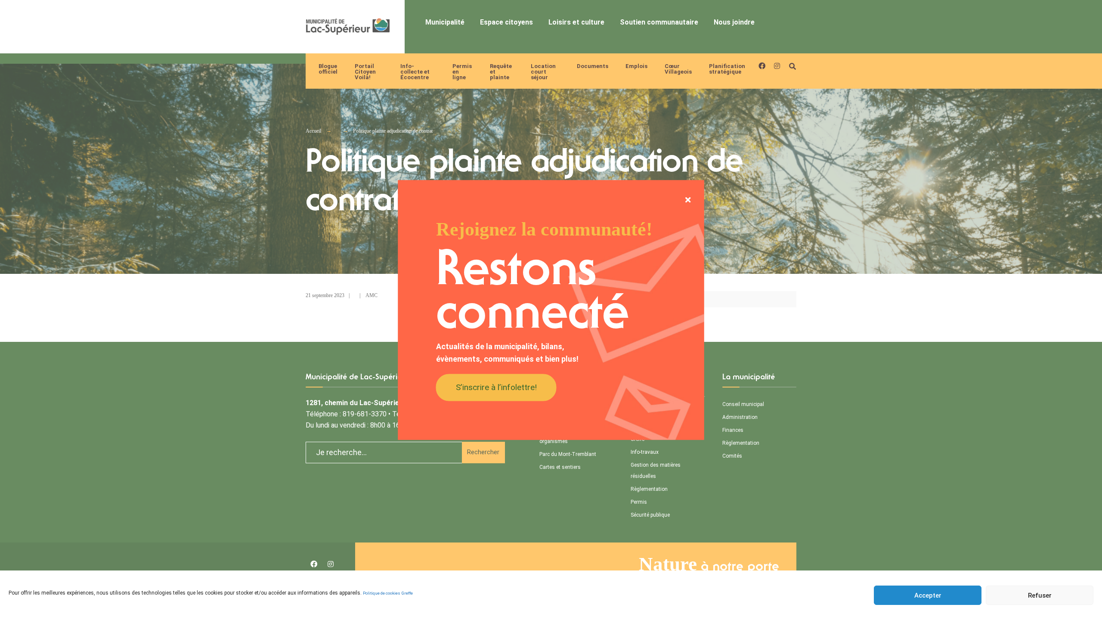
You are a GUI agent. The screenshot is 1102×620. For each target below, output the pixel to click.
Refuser (1040, 595)
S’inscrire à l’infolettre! (496, 387)
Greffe (407, 593)
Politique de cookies (381, 593)
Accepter (927, 595)
